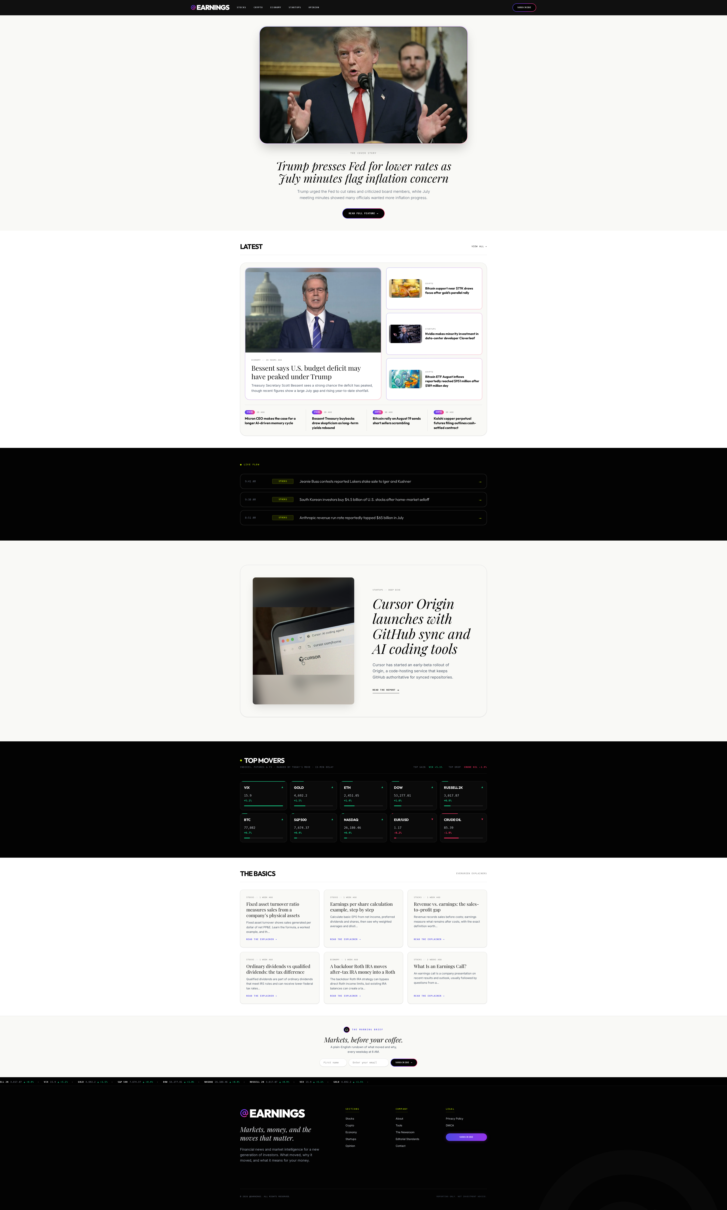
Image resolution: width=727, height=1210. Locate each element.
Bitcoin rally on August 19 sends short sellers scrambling (397, 420)
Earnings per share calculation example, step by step (361, 907)
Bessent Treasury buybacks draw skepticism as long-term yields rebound (335, 423)
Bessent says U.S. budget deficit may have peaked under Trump (306, 372)
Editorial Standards (407, 1139)
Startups (295, 7)
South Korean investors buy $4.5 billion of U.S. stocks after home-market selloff (364, 499)
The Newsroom (405, 1132)
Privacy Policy (454, 1118)
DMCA (450, 1125)
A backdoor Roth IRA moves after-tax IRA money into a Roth (362, 969)
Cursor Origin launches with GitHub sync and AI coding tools (421, 625)
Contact (401, 1145)
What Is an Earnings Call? (440, 966)
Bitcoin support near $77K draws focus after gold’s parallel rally (449, 290)
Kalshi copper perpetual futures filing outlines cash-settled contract (455, 423)
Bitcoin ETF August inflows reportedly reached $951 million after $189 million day (452, 381)
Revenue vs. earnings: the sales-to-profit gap (446, 907)
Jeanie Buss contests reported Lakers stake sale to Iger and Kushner (355, 481)
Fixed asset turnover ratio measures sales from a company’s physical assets (273, 909)
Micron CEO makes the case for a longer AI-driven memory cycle (270, 420)
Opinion (314, 7)
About (399, 1118)
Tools (399, 1125)
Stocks (241, 7)
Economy (275, 7)
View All (479, 246)
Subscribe (524, 7)
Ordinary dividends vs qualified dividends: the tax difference (278, 969)
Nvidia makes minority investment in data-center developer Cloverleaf (452, 335)
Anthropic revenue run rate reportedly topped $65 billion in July (352, 517)
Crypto (258, 7)
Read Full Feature (363, 213)
